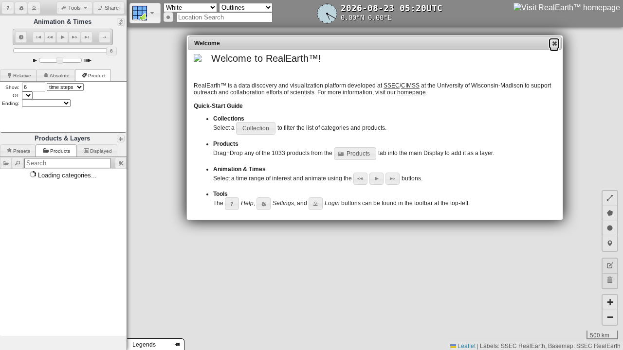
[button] (7, 7)
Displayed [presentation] (101, 151)
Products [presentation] (61, 151)
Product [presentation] (97, 75)
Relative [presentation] (22, 75)
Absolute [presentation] (60, 75)
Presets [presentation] (21, 151)
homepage (411, 92)
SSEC (392, 85)
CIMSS (410, 85)
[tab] (18, 75)
